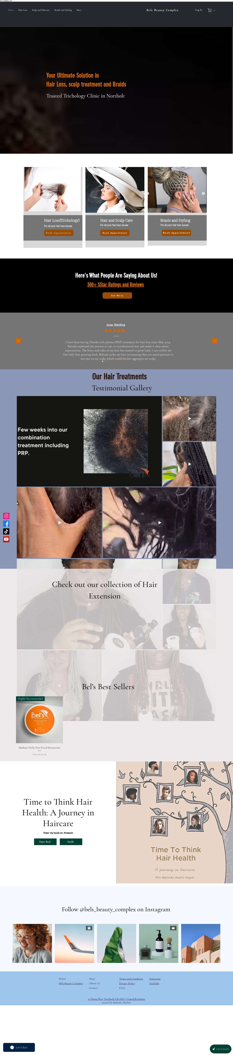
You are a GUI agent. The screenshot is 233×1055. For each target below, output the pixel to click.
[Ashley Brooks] (126, 361)
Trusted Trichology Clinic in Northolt (85, 96)
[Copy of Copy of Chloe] (130, 361)
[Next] (214, 341)
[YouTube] (6, 539)
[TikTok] (6, 531)
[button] (212, 10)
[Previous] (18, 341)
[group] (116, 726)
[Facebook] (6, 524)
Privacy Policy (127, 983)
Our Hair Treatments (120, 376)
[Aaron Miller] (116, 361)
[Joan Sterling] (102, 361)
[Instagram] (6, 516)
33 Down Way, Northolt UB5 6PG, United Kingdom (116, 999)
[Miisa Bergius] (109, 361)
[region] (114, 207)
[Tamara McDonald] (106, 361)
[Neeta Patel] (123, 361)
